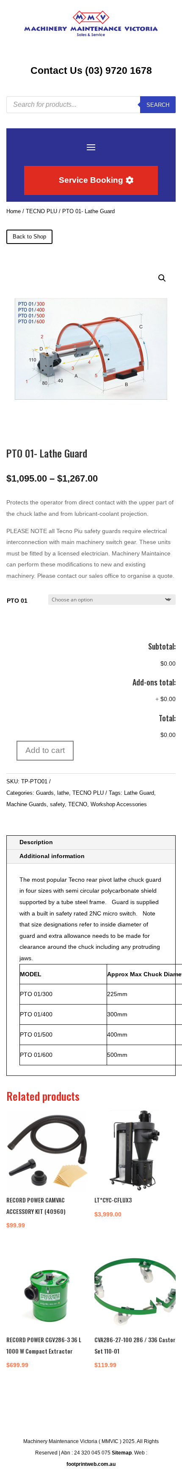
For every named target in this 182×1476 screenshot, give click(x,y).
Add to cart (45, 750)
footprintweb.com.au (91, 1464)
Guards (45, 793)
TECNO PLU (41, 211)
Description (36, 842)
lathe (63, 793)
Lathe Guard (139, 793)
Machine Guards (26, 804)
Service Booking (91, 180)
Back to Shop (29, 236)
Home (13, 211)
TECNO (77, 804)
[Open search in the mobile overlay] (91, 104)
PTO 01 (17, 600)
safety (57, 804)
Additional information (52, 856)
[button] (162, 278)
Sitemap (122, 1453)
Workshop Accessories (119, 804)
